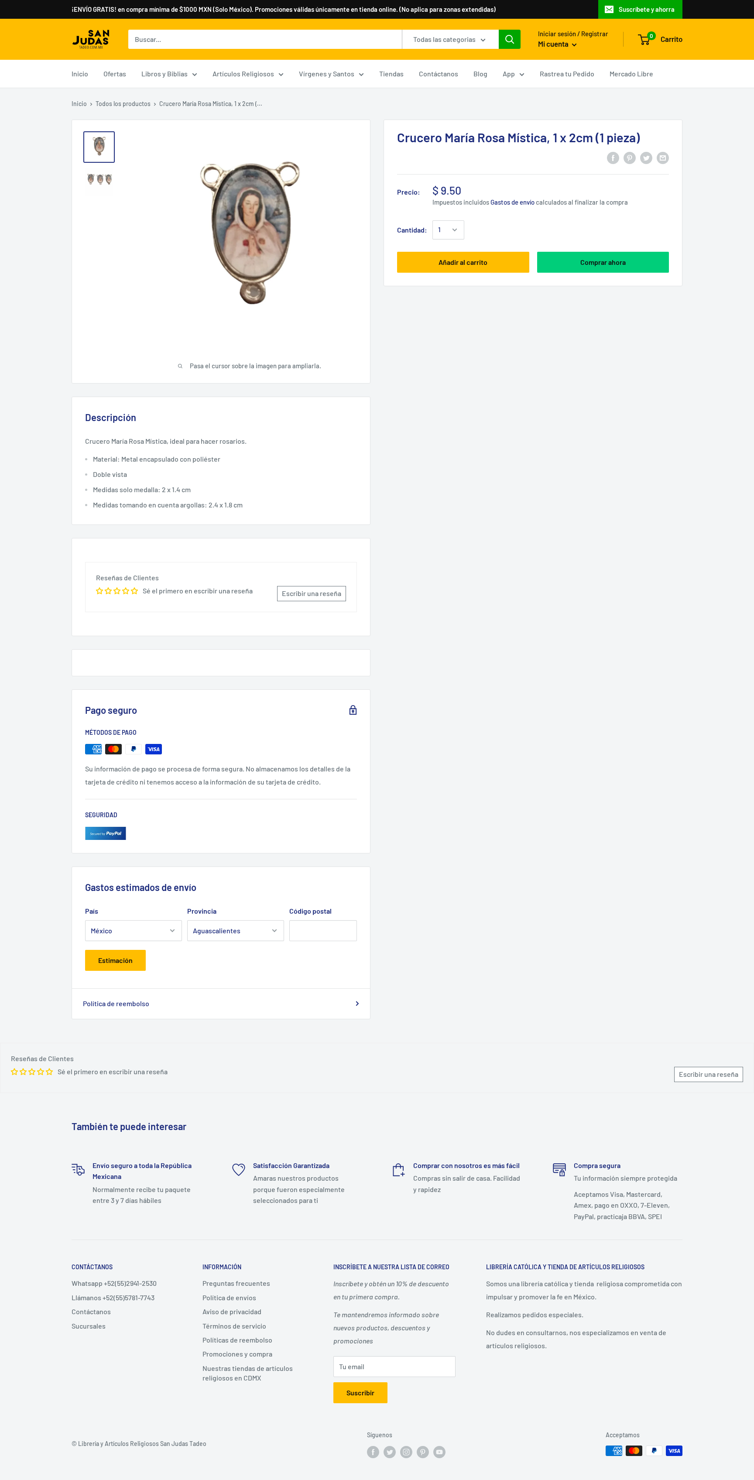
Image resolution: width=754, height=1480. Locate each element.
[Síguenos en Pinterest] (423, 1452)
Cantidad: (412, 230)
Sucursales (89, 1326)
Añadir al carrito (463, 262)
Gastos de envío (512, 202)
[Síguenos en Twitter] (390, 1452)
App (509, 73)
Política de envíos (229, 1297)
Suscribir (360, 1392)
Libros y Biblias (164, 73)
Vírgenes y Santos (326, 73)
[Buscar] (510, 39)
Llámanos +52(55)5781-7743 (113, 1297)
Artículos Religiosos (243, 73)
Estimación (115, 960)
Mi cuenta (554, 43)
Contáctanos (438, 73)
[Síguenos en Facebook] (373, 1452)
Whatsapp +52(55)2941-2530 (114, 1283)
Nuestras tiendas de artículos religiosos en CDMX (247, 1373)
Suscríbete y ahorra (647, 9)
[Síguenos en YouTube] (439, 1452)
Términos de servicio (234, 1326)
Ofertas (114, 73)
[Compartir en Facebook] (613, 157)
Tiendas (391, 73)
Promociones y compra (237, 1354)
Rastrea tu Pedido (567, 73)
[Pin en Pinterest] (630, 157)
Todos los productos (123, 103)
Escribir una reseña (311, 593)
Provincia (201, 911)
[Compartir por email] (663, 157)
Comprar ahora (603, 262)
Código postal (310, 911)
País (91, 911)
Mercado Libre (631, 73)
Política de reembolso (116, 1003)
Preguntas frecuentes (236, 1283)
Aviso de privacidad (231, 1311)
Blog (480, 73)
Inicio (80, 73)
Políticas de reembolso (237, 1340)
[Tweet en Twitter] (646, 157)
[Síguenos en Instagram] (406, 1452)
